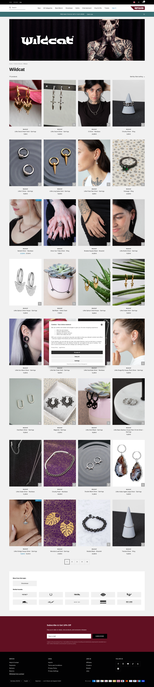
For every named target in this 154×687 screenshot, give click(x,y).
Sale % (114, 8)
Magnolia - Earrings (60, 430)
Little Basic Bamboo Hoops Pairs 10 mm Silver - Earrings (129, 431)
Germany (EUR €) (15, 681)
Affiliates (89, 662)
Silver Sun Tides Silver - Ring (60, 251)
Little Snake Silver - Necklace (25, 491)
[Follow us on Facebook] (118, 663)
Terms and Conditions (55, 665)
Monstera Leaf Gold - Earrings (59, 551)
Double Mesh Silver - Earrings (94, 491)
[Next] (86, 561)
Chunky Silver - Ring (128, 131)
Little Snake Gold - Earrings (128, 310)
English (26, 681)
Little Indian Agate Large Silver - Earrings (129, 491)
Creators (89, 665)
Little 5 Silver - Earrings (25, 191)
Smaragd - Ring (129, 191)
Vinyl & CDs (98, 8)
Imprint (50, 662)
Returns (11, 671)
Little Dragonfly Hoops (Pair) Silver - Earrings (128, 370)
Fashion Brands (18, 63)
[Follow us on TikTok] (132, 663)
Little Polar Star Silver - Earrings (94, 191)
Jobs (87, 671)
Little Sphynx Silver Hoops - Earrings (25, 310)
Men (10, 2)
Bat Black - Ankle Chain (59, 310)
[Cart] (143, 2)
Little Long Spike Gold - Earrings (60, 191)
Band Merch (59, 8)
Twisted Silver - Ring (128, 551)
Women (15, 2)
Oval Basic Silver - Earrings (25, 430)
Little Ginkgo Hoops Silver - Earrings (25, 551)
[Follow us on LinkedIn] (137, 663)
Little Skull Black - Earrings (94, 430)
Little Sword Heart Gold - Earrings (25, 131)
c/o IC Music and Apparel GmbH (52, 681)
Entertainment (86, 8)
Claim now (90, 14)
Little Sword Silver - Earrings (60, 131)
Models (88, 668)
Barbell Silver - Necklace (25, 251)
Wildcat (25, 129)
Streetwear (69, 8)
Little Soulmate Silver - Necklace (94, 370)
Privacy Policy (52, 668)
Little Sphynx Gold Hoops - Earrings (94, 310)
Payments (12, 665)
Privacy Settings (53, 671)
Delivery (12, 668)
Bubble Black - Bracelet (94, 551)
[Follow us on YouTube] (128, 663)
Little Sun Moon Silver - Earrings (25, 370)
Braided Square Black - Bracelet (94, 251)
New (39, 8)
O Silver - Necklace (94, 131)
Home (11, 63)
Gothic (77, 8)
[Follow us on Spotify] (118, 668)
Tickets (107, 8)
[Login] (138, 2)
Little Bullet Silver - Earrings (129, 251)
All (21, 2)
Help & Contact (14, 662)
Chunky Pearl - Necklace (60, 491)
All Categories (47, 8)
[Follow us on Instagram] (123, 663)
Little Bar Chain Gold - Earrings (60, 370)
